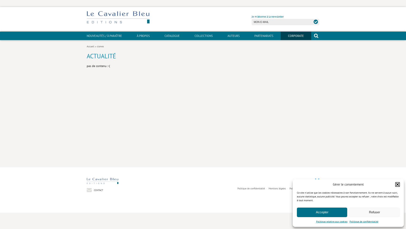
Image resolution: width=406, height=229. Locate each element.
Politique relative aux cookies (331, 221)
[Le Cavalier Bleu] (118, 23)
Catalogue (172, 36)
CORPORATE (296, 36)
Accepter (322, 212)
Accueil (90, 46)
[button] (397, 184)
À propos (143, 36)
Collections (204, 36)
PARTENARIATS (263, 36)
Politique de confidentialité (364, 221)
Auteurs (234, 36)
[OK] (315, 22)
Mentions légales (277, 188)
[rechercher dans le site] (316, 36)
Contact (98, 190)
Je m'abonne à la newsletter (268, 16)
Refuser (374, 212)
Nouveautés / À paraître (104, 36)
